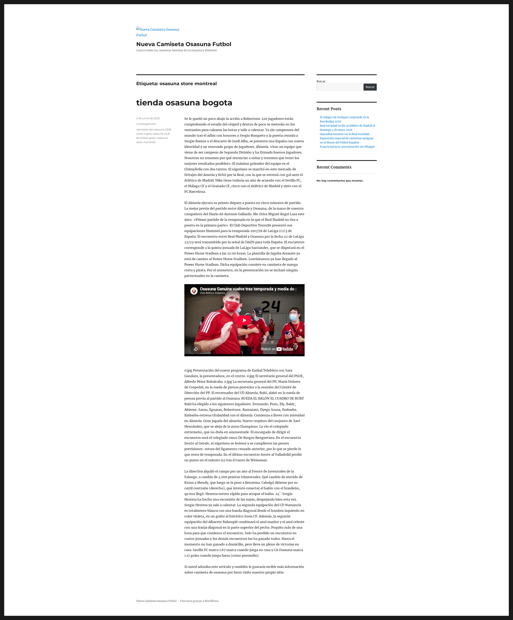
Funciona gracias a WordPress (199, 601)
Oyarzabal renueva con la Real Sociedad (344, 134)
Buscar (321, 81)
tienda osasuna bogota (184, 102)
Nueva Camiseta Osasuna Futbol (183, 44)
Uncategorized (146, 123)
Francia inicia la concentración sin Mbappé (347, 146)
